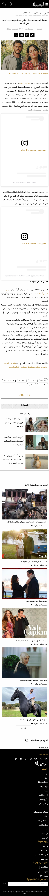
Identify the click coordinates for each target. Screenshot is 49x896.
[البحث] (10, 4)
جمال (46, 778)
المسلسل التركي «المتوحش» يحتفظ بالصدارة (33, 561)
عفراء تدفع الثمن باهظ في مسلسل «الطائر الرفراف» (31, 640)
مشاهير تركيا (43, 381)
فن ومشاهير (38, 13)
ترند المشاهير (33, 381)
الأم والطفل (43, 799)
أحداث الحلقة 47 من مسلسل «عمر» (36, 601)
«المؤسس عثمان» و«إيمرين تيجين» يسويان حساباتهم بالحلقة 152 (27, 522)
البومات (45, 838)
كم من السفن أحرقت (9, 381)
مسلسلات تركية (27, 13)
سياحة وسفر (43, 820)
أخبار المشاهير (21, 381)
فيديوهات (44, 833)
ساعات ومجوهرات (40, 812)
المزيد (23, 728)
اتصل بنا (44, 850)
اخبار (46, 816)
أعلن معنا (44, 859)
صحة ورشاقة (43, 782)
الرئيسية (47, 13)
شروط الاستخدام (41, 854)
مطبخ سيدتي (43, 871)
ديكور (46, 829)
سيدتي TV (44, 876)
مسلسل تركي (24, 83)
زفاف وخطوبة (43, 803)
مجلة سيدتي (43, 867)
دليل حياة (44, 786)
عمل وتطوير (43, 825)
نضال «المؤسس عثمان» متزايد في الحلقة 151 (33, 719)
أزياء (46, 773)
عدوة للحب (31, 385)
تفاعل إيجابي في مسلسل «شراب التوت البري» (33, 680)
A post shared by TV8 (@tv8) (24, 182)
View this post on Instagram (33, 150)
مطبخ (46, 790)
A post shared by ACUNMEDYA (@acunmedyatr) (25, 276)
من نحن (45, 846)
